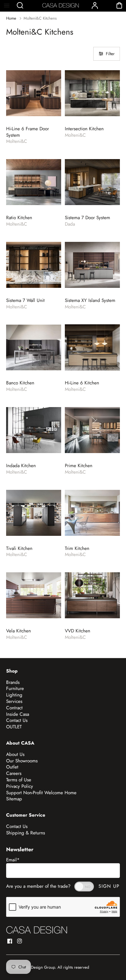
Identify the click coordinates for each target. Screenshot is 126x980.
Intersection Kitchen (84, 129)
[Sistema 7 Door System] (92, 182)
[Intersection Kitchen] (92, 93)
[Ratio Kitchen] (33, 182)
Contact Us (17, 720)
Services (14, 701)
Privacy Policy (19, 786)
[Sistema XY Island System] (92, 264)
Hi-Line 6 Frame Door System (27, 132)
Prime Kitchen (78, 466)
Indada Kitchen (21, 466)
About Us (15, 754)
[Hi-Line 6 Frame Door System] (33, 93)
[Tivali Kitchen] (33, 512)
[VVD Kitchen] (92, 595)
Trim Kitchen (77, 548)
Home (11, 18)
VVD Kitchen (77, 631)
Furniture (15, 688)
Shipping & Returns (25, 832)
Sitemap (14, 798)
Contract (14, 707)
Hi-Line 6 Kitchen (82, 383)
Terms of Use (18, 779)
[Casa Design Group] (36, 930)
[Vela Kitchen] (33, 595)
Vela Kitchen (18, 631)
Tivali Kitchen (19, 548)
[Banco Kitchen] (33, 347)
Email (13, 859)
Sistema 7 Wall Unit (25, 300)
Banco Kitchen (20, 383)
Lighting (14, 695)
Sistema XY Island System (90, 300)
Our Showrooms (22, 760)
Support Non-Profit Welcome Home (41, 792)
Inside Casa (17, 714)
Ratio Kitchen (19, 218)
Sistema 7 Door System (87, 218)
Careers (13, 773)
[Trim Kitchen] (92, 512)
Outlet (12, 767)
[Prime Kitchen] (92, 430)
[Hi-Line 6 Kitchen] (92, 347)
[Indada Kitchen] (33, 430)
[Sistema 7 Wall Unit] (33, 264)
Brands (13, 682)
